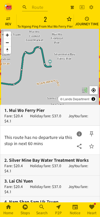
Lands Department (76, 99)
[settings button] (91, 7)
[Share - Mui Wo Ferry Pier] (79, 146)
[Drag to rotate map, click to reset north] (7, 50)
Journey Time (87, 23)
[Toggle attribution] (93, 99)
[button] (50, 63)
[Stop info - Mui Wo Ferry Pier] (79, 134)
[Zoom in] (7, 35)
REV (8, 23)
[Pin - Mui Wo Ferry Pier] (91, 134)
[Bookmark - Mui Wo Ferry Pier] (91, 146)
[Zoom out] (7, 42)
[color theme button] (82, 7)
